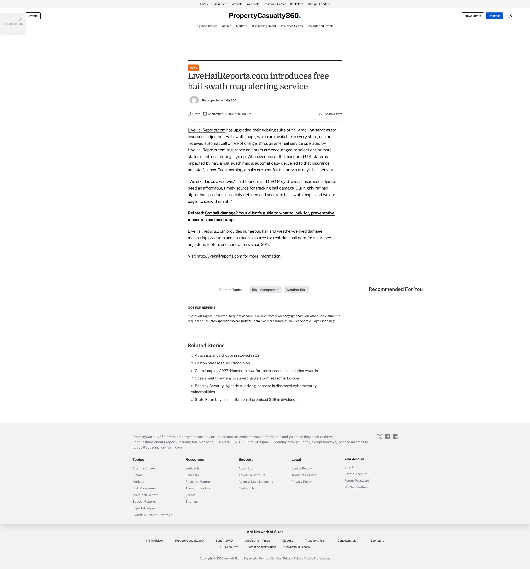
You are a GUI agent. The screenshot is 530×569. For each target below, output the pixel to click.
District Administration (261, 546)
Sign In (349, 467)
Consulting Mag (347, 540)
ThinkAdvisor (154, 540)
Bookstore (296, 4)
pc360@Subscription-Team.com (157, 447)
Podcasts (236, 4)
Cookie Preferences (317, 558)
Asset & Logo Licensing (255, 481)
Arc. (226, 558)
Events (32, 15)
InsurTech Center (145, 495)
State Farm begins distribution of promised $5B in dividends (246, 399)
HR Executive (229, 546)
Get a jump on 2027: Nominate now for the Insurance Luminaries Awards (256, 370)
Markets (138, 481)
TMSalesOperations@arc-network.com (232, 321)
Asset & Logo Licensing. (317, 321)
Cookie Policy (301, 468)
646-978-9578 (228, 442)
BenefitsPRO (224, 540)
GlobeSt (287, 540)
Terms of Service (304, 475)
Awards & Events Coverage (152, 515)
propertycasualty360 (221, 100)
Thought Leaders (318, 4)
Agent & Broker (143, 468)
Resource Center (275, 4)
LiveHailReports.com (206, 130)
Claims (137, 475)
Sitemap (192, 501)
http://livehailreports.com (219, 256)
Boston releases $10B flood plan (222, 363)
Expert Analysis (144, 508)
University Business (297, 546)
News (193, 67)
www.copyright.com (289, 316)
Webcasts (253, 4)
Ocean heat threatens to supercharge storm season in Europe (247, 378)
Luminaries (219, 4)
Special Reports (144, 501)
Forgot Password (356, 480)
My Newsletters (356, 487)
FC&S (204, 4)
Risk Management (145, 488)
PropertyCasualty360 (189, 540)
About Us (245, 468)
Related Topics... (232, 290)
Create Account (355, 474)
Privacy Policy (302, 481)
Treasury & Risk (315, 540)
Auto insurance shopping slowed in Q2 (227, 355)
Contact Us (246, 488)
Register (494, 15)
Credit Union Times (257, 540)
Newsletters (473, 15)
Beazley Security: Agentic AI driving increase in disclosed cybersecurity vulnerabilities (254, 389)
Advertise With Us (251, 475)
